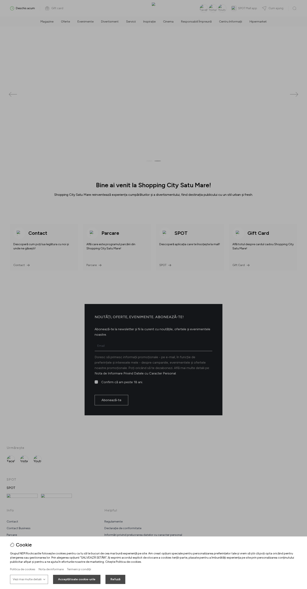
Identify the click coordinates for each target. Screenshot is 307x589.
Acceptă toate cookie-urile (76, 579)
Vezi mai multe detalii (27, 579)
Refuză (115, 579)
